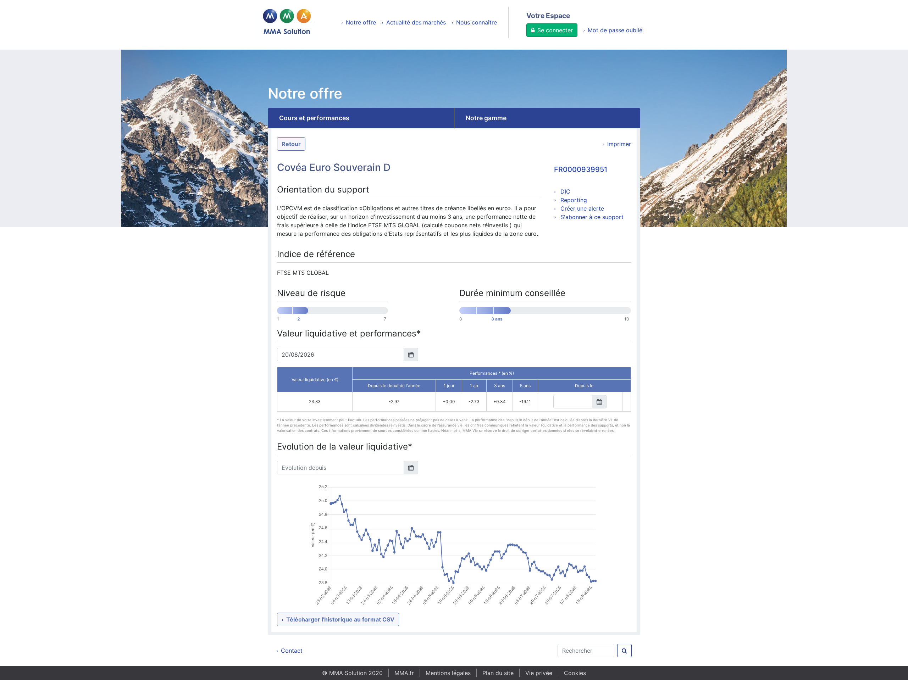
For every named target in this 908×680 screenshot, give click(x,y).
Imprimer (619, 143)
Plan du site (498, 672)
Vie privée (538, 672)
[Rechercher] (624, 650)
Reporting (573, 200)
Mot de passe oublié (615, 30)
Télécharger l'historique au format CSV (340, 619)
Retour (291, 143)
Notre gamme (486, 118)
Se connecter (555, 30)
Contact (292, 650)
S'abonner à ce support (591, 217)
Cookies (575, 672)
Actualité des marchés (416, 22)
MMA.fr (404, 672)
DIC (564, 191)
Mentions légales (448, 672)
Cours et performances (314, 118)
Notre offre (361, 22)
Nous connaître (476, 22)
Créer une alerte (581, 208)
